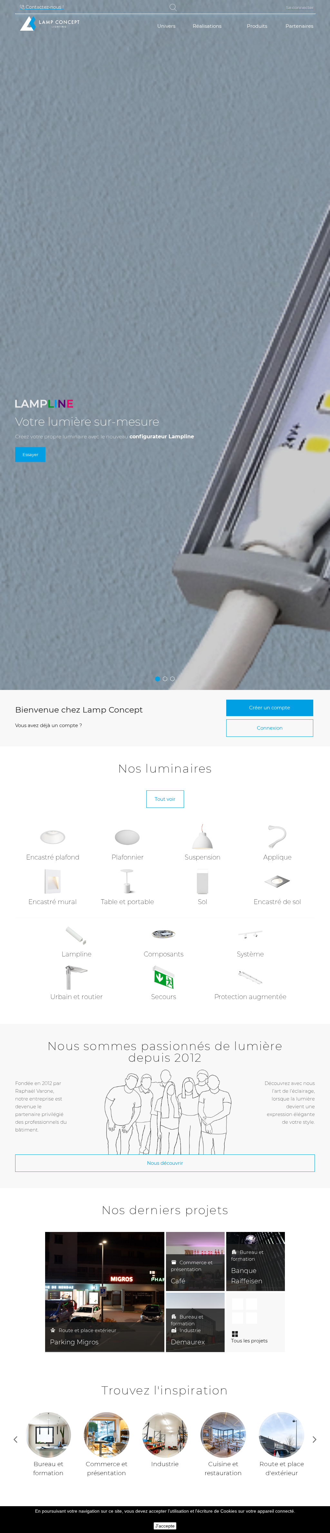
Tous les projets (249, 1341)
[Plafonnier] (127, 837)
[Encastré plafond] (53, 837)
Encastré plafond (52, 857)
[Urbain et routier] (76, 977)
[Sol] (202, 881)
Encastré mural (52, 902)
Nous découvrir (165, 1163)
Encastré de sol (277, 902)
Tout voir (165, 799)
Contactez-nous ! (44, 7)
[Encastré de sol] (277, 881)
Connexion (270, 728)
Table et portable (127, 902)
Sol (202, 902)
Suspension (202, 857)
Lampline (77, 954)
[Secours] (163, 977)
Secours (163, 997)
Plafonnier (128, 857)
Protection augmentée (250, 997)
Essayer (30, 454)
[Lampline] (76, 934)
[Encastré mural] (53, 881)
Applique (277, 857)
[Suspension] (202, 837)
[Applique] (277, 837)
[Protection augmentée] (250, 977)
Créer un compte (269, 707)
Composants (163, 954)
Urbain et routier (76, 997)
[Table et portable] (127, 881)
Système (250, 954)
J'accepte (165, 1525)
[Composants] (163, 934)
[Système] (250, 934)
